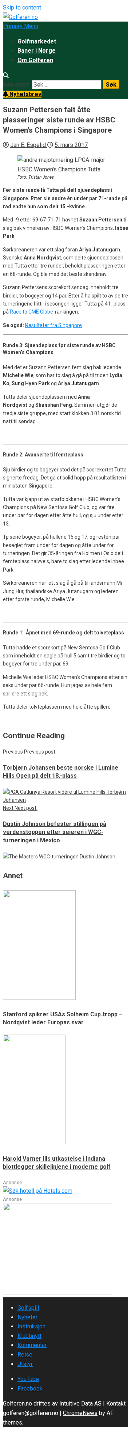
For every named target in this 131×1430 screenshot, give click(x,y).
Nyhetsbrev (24, 94)
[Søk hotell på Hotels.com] (37, 1190)
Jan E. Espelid (28, 144)
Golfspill (28, 1307)
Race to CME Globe (31, 312)
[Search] (6, 75)
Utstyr (25, 1364)
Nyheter (27, 1317)
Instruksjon (31, 1326)
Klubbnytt (29, 1335)
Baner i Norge (36, 50)
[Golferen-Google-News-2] (57, 1292)
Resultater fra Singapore (53, 325)
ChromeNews (80, 1413)
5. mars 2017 (71, 144)
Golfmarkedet (36, 41)
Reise (24, 1354)
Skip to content (22, 7)
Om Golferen (35, 60)
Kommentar (32, 1345)
